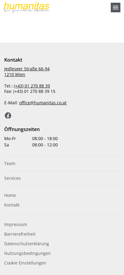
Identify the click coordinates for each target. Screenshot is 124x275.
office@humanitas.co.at (43, 102)
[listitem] (61, 163)
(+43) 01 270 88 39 (32, 86)
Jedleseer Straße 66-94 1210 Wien (27, 71)
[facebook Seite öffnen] (8, 116)
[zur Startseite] (55, 7)
